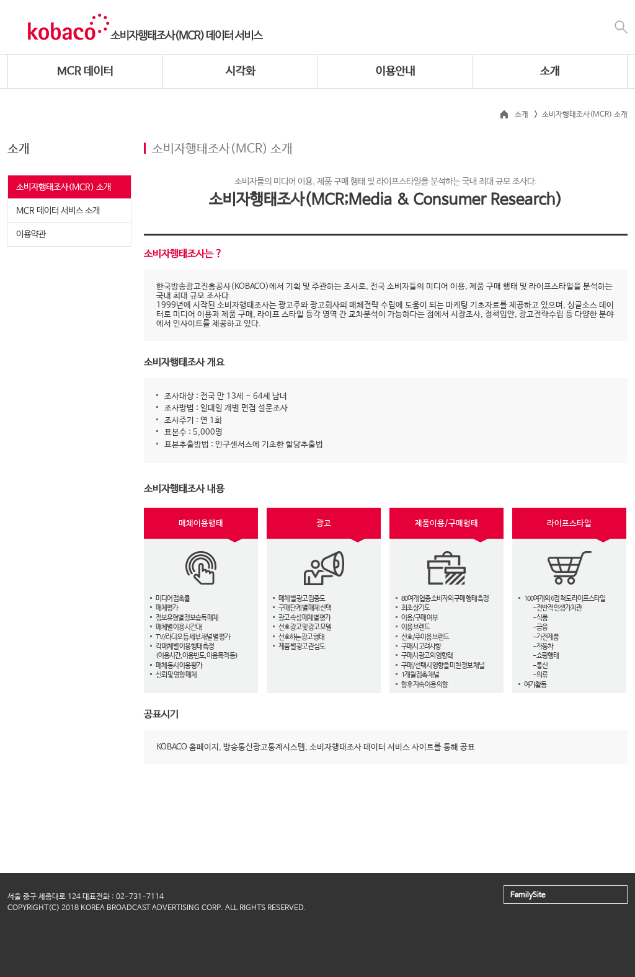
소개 (550, 71)
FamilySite (528, 895)
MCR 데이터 (85, 71)
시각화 (240, 71)
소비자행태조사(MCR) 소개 (63, 187)
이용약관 (31, 234)
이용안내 (395, 71)
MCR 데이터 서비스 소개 (58, 211)
